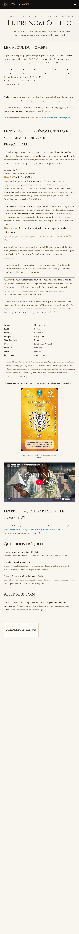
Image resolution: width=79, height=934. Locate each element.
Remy (18, 529)
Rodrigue (25, 529)
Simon (45, 529)
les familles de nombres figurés (57, 117)
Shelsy (39, 529)
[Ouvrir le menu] (75, 4)
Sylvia (58, 529)
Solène (52, 529)
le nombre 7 (35, 533)
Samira (33, 529)
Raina (12, 529)
